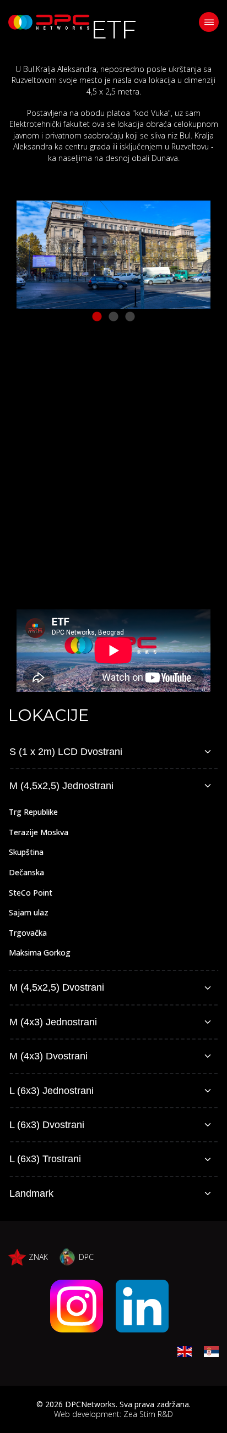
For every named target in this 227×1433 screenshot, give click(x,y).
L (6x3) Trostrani (45, 1158)
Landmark (31, 1193)
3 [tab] (130, 317)
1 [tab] (96, 317)
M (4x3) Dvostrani (48, 1056)
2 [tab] (113, 317)
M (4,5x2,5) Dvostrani (56, 987)
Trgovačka (28, 932)
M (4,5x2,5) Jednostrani (61, 785)
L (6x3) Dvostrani (46, 1124)
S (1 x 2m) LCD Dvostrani (65, 751)
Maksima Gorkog (40, 952)
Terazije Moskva (38, 832)
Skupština (26, 852)
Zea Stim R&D (148, 1414)
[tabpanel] (113, 255)
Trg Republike (33, 812)
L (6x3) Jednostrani (51, 1090)
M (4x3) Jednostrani (53, 1022)
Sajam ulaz (28, 912)
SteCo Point (30, 892)
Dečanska (26, 872)
